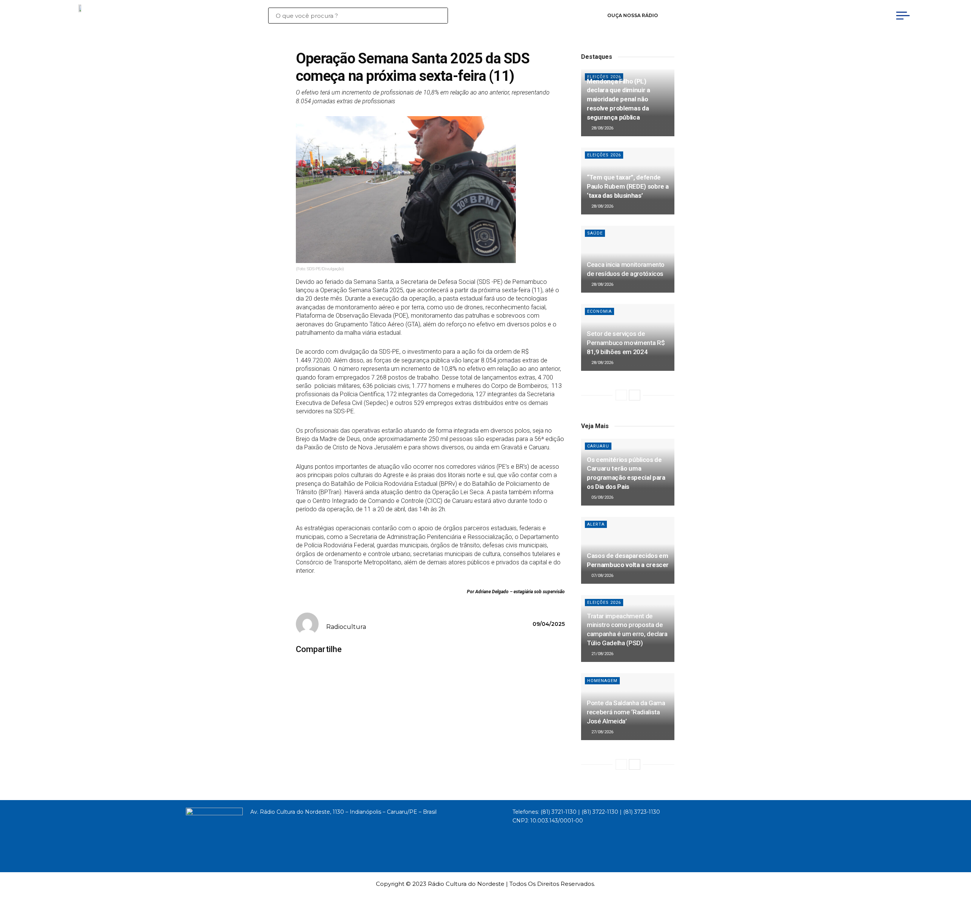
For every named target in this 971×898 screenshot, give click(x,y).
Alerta (596, 524)
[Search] (441, 15)
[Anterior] (621, 395)
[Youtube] (746, 15)
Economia (599, 311)
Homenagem (602, 680)
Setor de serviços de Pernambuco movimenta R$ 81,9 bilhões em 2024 (626, 343)
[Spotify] (776, 15)
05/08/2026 (601, 497)
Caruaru (598, 446)
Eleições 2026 (604, 155)
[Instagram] (761, 15)
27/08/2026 (601, 731)
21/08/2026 (601, 653)
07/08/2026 (601, 575)
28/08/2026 (601, 128)
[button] (358, 650)
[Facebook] (731, 15)
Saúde (595, 233)
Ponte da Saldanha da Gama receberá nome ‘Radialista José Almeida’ (626, 712)
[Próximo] (634, 395)
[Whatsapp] (791, 15)
